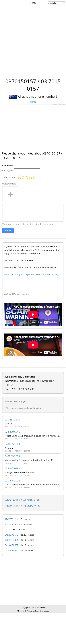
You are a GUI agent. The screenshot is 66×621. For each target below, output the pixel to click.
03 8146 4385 (11, 550)
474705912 (10, 519)
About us (21, 611)
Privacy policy (32, 611)
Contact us (44, 611)
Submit (8, 230)
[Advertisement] (33, 40)
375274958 (10, 524)
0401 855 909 (12, 444)
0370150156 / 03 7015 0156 (22, 506)
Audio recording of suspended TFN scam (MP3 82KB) (31, 274)
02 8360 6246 (12, 431)
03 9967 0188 (12, 468)
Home (33, 101)
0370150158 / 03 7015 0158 (22, 499)
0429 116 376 (11, 539)
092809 (8, 529)
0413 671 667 (11, 545)
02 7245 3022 (12, 480)
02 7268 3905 (12, 419)
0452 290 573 (11, 534)
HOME (33, 2)
